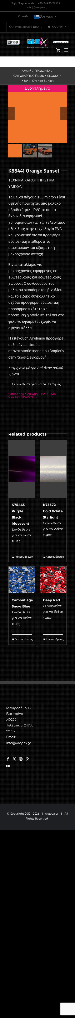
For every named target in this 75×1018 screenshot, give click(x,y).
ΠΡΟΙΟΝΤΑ (28, 396)
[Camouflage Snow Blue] (22, 580)
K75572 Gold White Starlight (53, 511)
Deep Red (51, 600)
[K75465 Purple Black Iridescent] (22, 469)
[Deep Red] (53, 580)
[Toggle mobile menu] (66, 50)
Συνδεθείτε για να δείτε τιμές (36, 384)
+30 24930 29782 (49, 3)
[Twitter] (14, 759)
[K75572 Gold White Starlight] (53, 469)
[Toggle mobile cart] (58, 50)
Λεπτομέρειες (23, 556)
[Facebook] (8, 759)
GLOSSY (13, 396)
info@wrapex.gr (37, 7)
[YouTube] (8, 766)
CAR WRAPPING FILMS (40, 394)
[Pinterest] (27, 759)
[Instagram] (20, 759)
